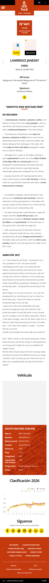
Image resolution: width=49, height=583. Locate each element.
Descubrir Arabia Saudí (17, 552)
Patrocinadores (33, 556)
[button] (40, 2)
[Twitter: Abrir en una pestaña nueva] (13, 530)
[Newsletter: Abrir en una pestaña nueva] (35, 530)
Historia (13, 566)
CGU (35, 566)
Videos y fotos (15, 556)
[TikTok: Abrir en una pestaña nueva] (30, 530)
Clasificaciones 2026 (31, 545)
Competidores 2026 (16, 549)
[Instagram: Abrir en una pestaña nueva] (24, 530)
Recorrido (13, 545)
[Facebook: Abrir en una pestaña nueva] (7, 530)
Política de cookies (35, 569)
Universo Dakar (34, 549)
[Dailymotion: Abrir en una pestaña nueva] (18, 530)
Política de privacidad (13, 569)
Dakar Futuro (36, 552)
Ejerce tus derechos (24, 573)
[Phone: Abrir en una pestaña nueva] (41, 530)
